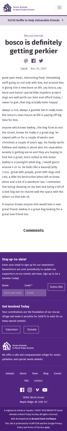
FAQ (26, 380)
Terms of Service (35, 427)
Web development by (33, 418)
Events (58, 373)
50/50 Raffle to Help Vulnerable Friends (33, 20)
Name (5, 285)
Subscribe (56, 286)
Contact (38, 380)
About (23, 373)
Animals (10, 373)
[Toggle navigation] (59, 7)
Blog (45, 373)
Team (35, 373)
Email (28, 285)
